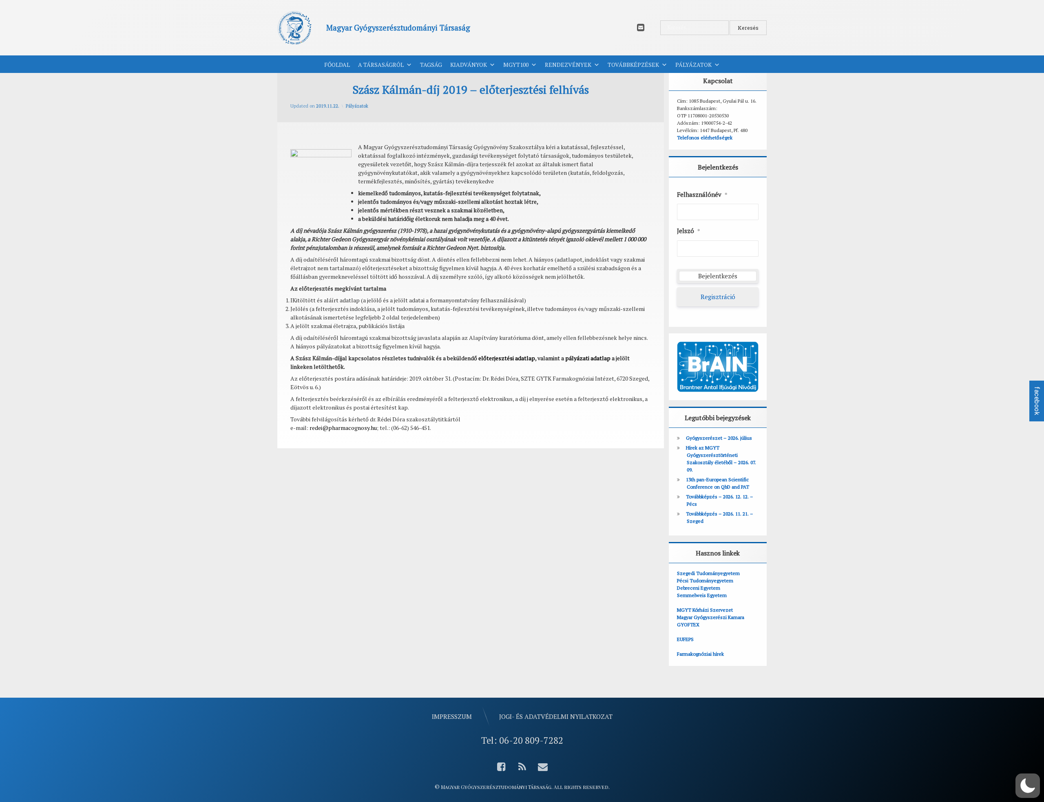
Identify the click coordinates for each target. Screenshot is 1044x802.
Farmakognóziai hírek (700, 654)
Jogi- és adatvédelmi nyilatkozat (556, 716)
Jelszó (688, 231)
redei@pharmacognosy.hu (343, 428)
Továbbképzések (633, 64)
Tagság (431, 64)
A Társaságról (381, 64)
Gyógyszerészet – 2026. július (719, 438)
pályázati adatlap (587, 358)
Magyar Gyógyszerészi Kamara (710, 617)
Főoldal (337, 64)
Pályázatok (693, 64)
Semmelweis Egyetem (702, 595)
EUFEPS (685, 639)
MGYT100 (516, 64)
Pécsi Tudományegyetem (705, 580)
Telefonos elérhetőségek (704, 137)
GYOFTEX (688, 624)
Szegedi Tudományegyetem (708, 573)
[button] (1027, 785)
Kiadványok (468, 64)
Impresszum (452, 716)
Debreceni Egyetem (698, 588)
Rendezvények (568, 64)
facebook (1037, 401)
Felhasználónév (702, 194)
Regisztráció (718, 297)
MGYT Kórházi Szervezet (705, 610)
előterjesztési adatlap (506, 358)
